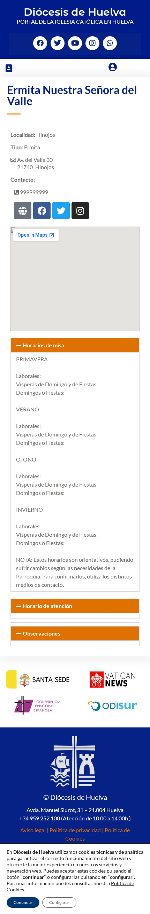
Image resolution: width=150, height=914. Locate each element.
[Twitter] (58, 43)
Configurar (59, 902)
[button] (8, 68)
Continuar (23, 902)
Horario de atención (47, 605)
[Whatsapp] (110, 43)
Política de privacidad (75, 830)
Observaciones (41, 633)
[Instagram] (92, 43)
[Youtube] (75, 43)
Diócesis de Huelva (75, 12)
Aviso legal (33, 830)
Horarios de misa (43, 345)
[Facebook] (40, 43)
